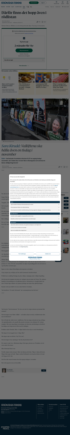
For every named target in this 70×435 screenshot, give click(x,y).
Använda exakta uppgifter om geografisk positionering (22, 216)
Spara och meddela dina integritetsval (18, 230)
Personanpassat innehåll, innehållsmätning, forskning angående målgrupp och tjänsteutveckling (30, 210)
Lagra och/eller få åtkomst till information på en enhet (22, 204)
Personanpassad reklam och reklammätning (20, 207)
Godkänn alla (48, 253)
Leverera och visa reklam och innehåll (18, 227)
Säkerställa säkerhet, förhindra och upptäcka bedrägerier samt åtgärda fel (26, 224)
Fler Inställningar (22, 253)
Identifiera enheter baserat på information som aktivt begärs (23, 218)
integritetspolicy (24, 246)
